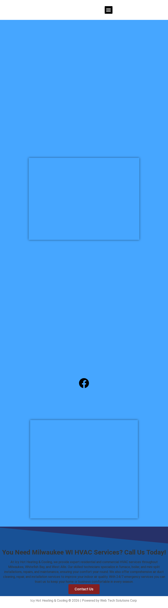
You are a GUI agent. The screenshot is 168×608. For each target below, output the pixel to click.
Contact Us (84, 589)
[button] (108, 10)
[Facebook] (84, 383)
